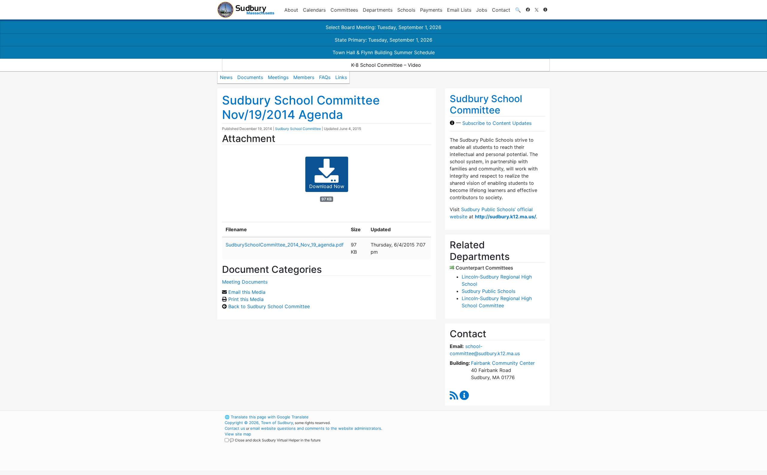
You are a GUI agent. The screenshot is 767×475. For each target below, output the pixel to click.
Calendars (314, 10)
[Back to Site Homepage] (245, 9)
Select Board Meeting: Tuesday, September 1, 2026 (383, 27)
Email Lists (459, 10)
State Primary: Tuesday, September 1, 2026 (383, 40)
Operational (479, 445)
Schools (406, 10)
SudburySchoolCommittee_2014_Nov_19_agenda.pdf (285, 245)
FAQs (324, 77)
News (226, 77)
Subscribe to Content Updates (497, 123)
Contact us (235, 428)
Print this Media (246, 299)
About (291, 10)
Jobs (481, 10)
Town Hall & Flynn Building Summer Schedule (384, 52)
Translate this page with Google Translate (267, 417)
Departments (377, 10)
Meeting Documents (245, 282)
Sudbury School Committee (298, 128)
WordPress (469, 417)
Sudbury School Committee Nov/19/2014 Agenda (301, 107)
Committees (344, 10)
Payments (431, 10)
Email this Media (246, 292)
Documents (250, 77)
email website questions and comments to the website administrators (315, 428)
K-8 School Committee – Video (386, 65)
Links (341, 77)
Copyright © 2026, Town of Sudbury (259, 422)
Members (303, 77)
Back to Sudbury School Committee (269, 306)
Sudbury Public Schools (488, 291)
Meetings (278, 77)
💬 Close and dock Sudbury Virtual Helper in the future (275, 440)
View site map (238, 434)
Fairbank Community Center (503, 363)
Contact (501, 10)
